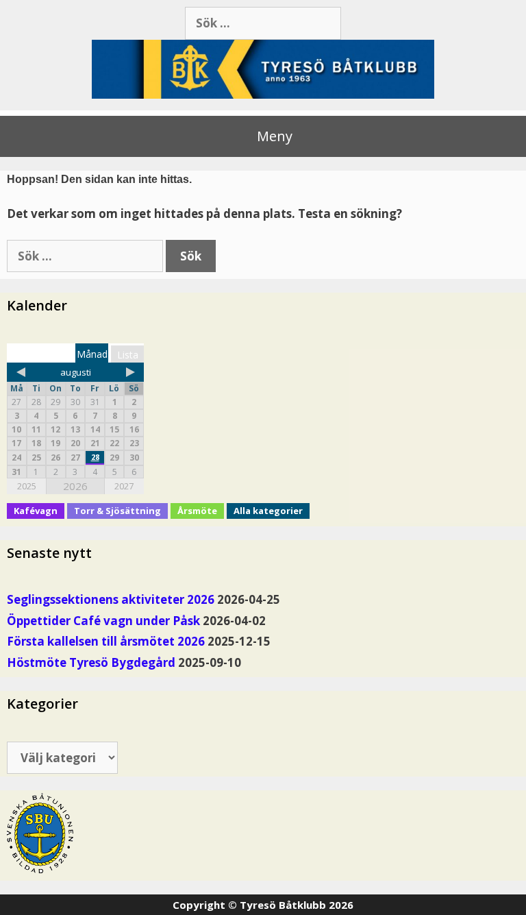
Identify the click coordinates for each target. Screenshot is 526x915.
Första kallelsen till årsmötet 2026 (106, 641)
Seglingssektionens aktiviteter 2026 (110, 599)
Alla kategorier (268, 510)
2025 (26, 486)
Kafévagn (36, 510)
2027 (124, 486)
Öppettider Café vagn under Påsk (103, 621)
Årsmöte (197, 510)
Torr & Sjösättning (117, 510)
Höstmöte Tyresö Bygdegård (91, 662)
